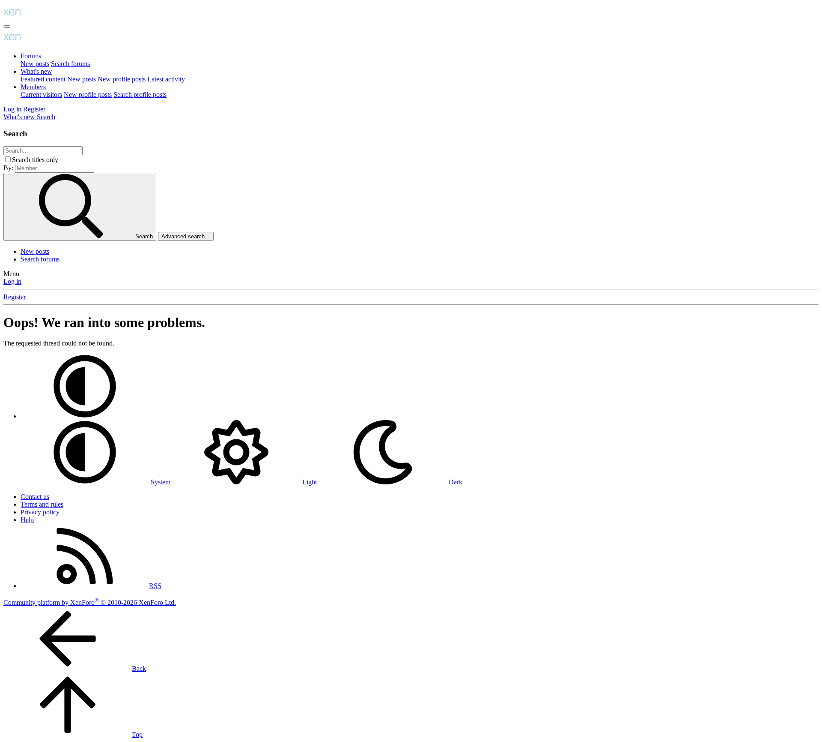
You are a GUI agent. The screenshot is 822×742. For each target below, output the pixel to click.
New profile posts (122, 79)
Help (27, 519)
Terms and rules (42, 504)
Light (310, 482)
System (160, 482)
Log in (12, 281)
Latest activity (166, 79)
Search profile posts (140, 94)
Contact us (35, 496)
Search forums (70, 63)
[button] (85, 416)
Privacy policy (40, 512)
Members (33, 86)
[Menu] (6, 26)
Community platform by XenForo (89, 602)
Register (14, 296)
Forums (31, 56)
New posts (35, 63)
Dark (454, 482)
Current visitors (41, 94)
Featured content (43, 79)
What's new (36, 71)
